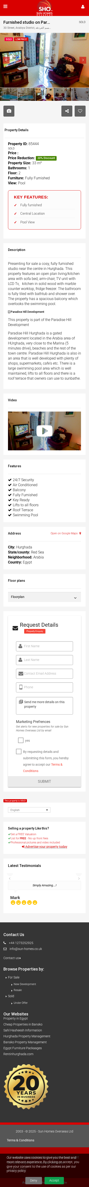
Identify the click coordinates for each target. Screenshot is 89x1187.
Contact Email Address (40, 673)
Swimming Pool (25, 515)
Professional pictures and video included (35, 842)
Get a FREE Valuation (23, 834)
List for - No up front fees (29, 838)
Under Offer (21, 1002)
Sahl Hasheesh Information (22, 1030)
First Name (31, 646)
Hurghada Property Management (26, 1036)
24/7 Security (23, 480)
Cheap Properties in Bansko (22, 1024)
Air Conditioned (25, 485)
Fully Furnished (25, 495)
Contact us (11, 958)
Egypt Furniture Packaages (22, 1048)
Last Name (31, 660)
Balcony (19, 490)
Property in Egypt (15, 1018)
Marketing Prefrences (33, 722)
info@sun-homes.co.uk (26, 949)
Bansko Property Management (25, 1042)
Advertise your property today (46, 847)
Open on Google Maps (64, 533)
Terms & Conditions (20, 1140)
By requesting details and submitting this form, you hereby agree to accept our (46, 761)
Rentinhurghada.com (18, 1054)
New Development (25, 984)
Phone (28, 687)
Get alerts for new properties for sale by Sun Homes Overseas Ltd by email (42, 728)
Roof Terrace (23, 510)
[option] (44, 895)
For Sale (13, 977)
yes (27, 740)
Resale (18, 990)
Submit (44, 781)
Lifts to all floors (26, 505)
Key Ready (21, 500)
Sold (11, 996)
